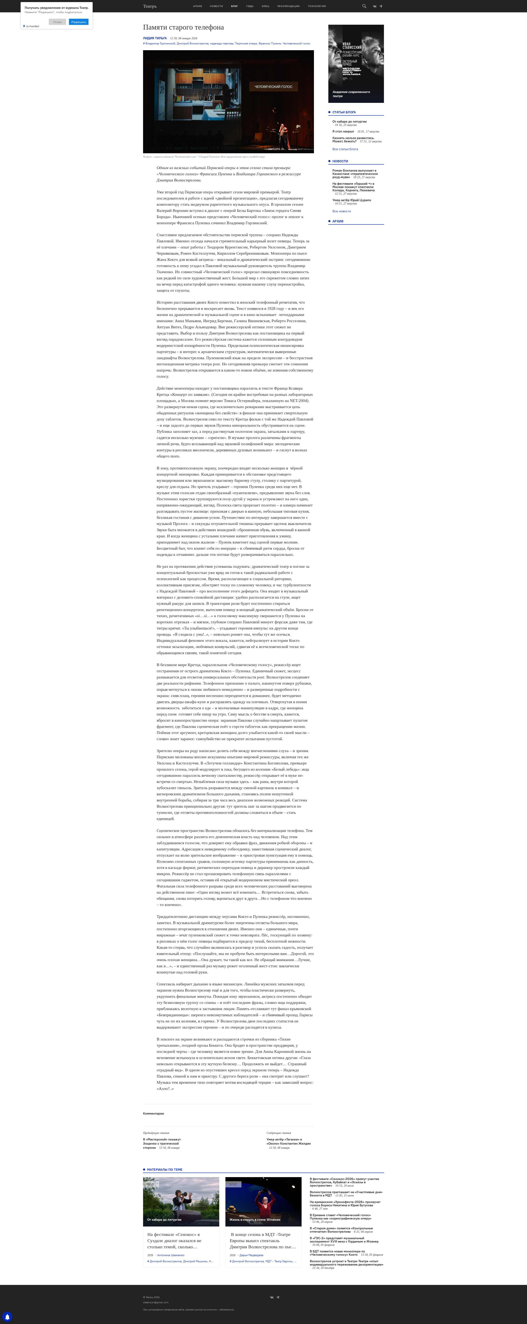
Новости (216, 6)
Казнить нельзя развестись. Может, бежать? (353, 139)
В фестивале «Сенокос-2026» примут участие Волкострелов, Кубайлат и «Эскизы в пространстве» (344, 1182)
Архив (197, 6)
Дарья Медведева (251, 1255)
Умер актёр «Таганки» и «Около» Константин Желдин (289, 1141)
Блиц (265, 6)
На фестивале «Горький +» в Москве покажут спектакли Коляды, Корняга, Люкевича (353, 186)
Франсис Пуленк (270, 43)
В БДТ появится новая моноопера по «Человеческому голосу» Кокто (337, 1253)
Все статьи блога (345, 149)
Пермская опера (246, 43)
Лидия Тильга (155, 38)
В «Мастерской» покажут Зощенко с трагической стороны (162, 1143)
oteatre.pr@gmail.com (156, 1302)
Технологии (317, 6)
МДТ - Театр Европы (279, 1261)
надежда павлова (221, 43)
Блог (234, 6)
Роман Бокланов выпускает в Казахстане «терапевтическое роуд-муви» (355, 173)
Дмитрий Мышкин (195, 1261)
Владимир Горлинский (160, 43)
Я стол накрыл (343, 131)
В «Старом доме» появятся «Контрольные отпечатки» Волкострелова (341, 1229)
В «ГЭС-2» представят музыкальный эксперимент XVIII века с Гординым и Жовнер (344, 1239)
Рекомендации (288, 6)
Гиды (250, 6)
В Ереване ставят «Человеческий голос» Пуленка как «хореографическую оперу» (340, 1216)
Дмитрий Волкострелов (193, 43)
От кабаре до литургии (349, 121)
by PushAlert (32, 26)
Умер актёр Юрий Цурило (351, 200)
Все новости (341, 211)
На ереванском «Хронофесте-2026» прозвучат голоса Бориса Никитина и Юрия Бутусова (345, 1203)
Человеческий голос (296, 43)
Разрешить (78, 22)
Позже (57, 22)
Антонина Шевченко (170, 1255)
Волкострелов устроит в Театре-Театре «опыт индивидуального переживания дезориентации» (346, 1262)
